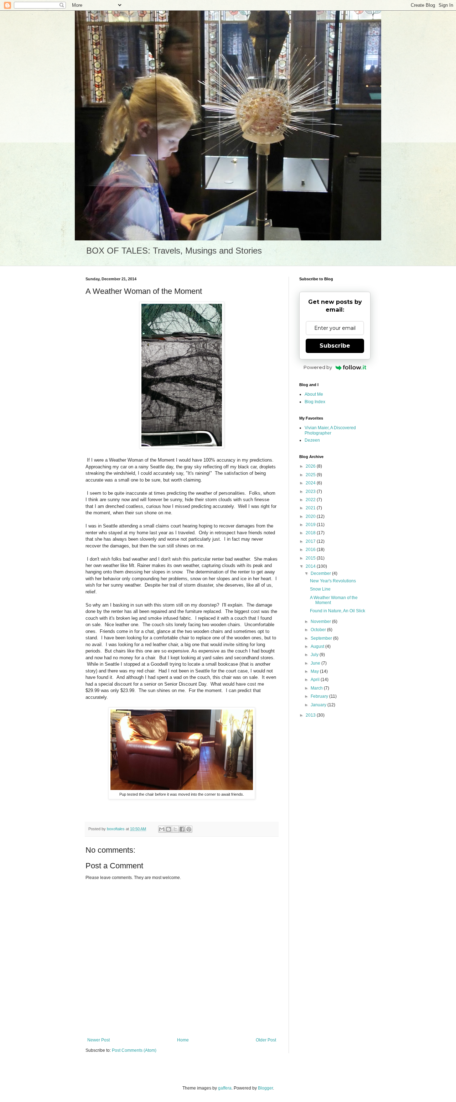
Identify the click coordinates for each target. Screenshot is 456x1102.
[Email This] (161, 829)
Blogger (265, 1088)
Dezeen (312, 440)
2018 (311, 532)
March (317, 688)
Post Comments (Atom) (134, 1050)
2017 (311, 541)
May (315, 671)
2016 (311, 549)
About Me (314, 394)
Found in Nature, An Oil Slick (337, 610)
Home (183, 1040)
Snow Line (320, 589)
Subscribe (335, 345)
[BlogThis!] (168, 829)
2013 (311, 715)
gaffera (225, 1088)
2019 (311, 524)
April (316, 679)
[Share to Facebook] (182, 829)
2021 (311, 507)
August (318, 646)
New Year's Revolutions (333, 580)
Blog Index (315, 401)
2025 (311, 474)
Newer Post (98, 1040)
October (319, 629)
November (321, 621)
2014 (311, 566)
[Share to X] (175, 829)
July (315, 654)
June (316, 663)
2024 (311, 482)
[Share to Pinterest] (188, 829)
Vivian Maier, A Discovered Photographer (330, 430)
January (319, 704)
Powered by (318, 367)
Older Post (266, 1040)
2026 (311, 466)
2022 (311, 499)
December (321, 573)
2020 (311, 516)
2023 (311, 491)
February (320, 696)
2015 (311, 558)
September (322, 638)
